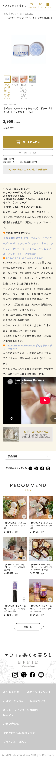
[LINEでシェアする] (48, 468)
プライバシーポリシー (16, 742)
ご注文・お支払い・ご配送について (24, 701)
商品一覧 (28, 626)
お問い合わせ (11, 724)
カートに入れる (31, 142)
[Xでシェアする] (36, 468)
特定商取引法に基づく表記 (19, 733)
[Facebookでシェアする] (42, 468)
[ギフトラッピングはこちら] (28, 440)
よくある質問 (11, 692)
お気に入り (32, 7)
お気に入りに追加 (30, 152)
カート (40, 7)
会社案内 (32, 710)
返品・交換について (39, 692)
